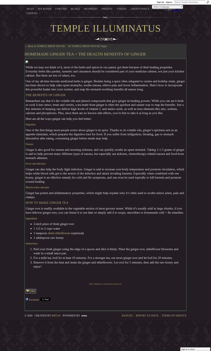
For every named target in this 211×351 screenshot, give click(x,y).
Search (208, 2)
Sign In (169, 2)
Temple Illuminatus (105, 28)
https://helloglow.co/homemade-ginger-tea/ (105, 284)
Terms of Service (174, 315)
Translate (176, 10)
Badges (127, 315)
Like (32, 291)
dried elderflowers (59, 233)
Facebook (34, 299)
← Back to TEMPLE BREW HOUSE (45, 46)
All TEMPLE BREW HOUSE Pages (87, 46)
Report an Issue (147, 315)
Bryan (56, 315)
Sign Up (160, 2)
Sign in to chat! (188, 349)
